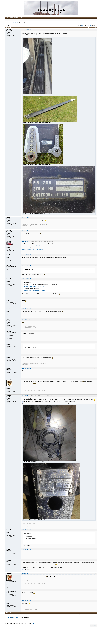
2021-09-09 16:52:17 (26, 549)
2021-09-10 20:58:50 (26, 590)
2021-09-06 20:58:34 (26, 331)
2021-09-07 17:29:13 (26, 354)
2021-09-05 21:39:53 (26, 308)
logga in (82, 25)
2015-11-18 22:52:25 (26, 217)
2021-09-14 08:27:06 (26, 600)
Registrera (16, 17)
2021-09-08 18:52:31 (26, 395)
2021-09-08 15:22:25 (26, 378)
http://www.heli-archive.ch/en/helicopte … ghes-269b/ (33, 249)
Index (7, 17)
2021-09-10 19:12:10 (26, 573)
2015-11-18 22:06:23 (26, 29)
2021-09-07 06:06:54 (26, 341)
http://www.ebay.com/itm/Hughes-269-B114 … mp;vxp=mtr (34, 245)
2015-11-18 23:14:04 (26, 230)
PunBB (32, 623)
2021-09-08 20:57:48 (26, 529)
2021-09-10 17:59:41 (26, 560)
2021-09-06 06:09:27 (26, 319)
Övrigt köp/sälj (15, 22)
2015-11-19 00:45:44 (26, 241)
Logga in (21, 17)
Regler (11, 17)
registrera (89, 25)
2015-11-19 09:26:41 (26, 278)
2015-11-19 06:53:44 (26, 254)
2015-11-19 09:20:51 (26, 265)
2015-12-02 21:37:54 (26, 298)
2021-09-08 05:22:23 (26, 368)
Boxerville (8, 22)
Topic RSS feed (92, 27)
